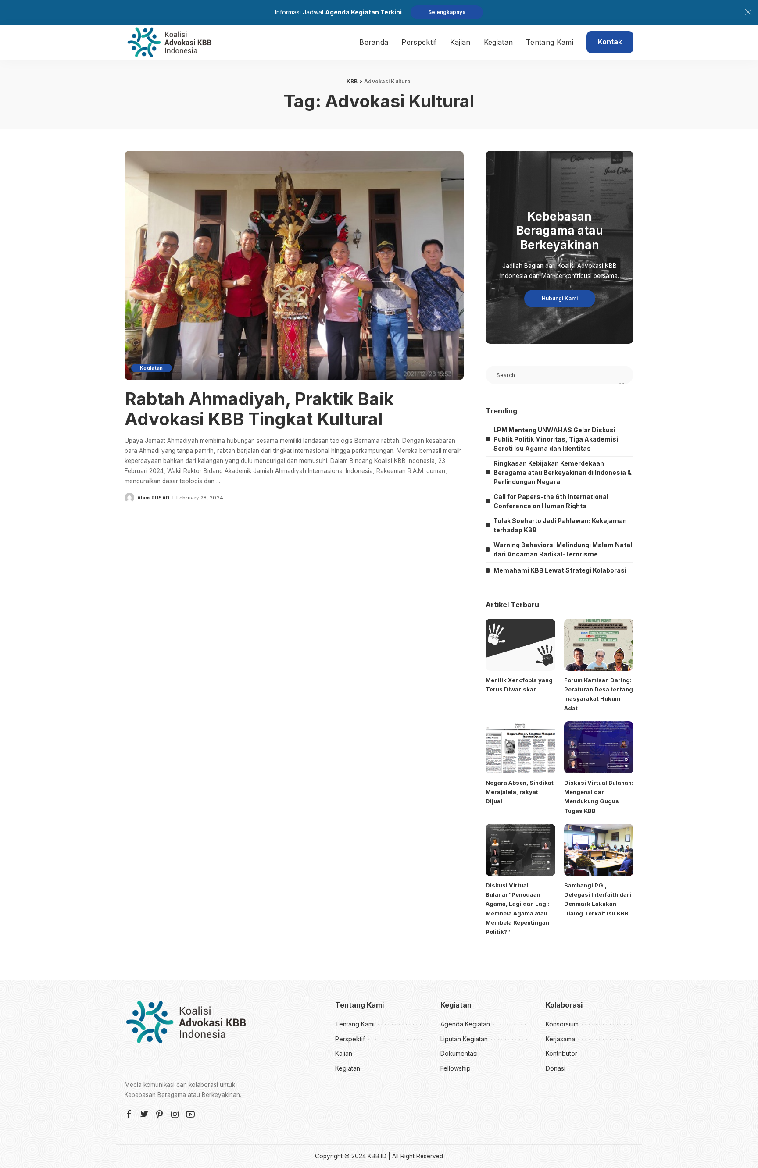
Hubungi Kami (560, 298)
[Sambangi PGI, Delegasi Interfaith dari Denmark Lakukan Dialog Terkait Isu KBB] (598, 850)
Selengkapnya (446, 12)
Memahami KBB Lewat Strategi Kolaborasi (559, 570)
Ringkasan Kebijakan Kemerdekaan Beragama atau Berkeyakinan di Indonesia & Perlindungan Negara (562, 472)
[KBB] (169, 42)
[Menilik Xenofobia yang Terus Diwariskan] (520, 645)
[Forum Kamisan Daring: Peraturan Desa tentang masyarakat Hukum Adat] (598, 645)
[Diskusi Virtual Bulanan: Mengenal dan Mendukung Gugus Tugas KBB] (598, 747)
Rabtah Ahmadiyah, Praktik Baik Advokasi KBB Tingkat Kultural (259, 409)
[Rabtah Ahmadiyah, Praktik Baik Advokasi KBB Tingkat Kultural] (294, 265)
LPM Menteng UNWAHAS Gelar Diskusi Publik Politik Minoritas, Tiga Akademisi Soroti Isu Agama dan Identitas (555, 439)
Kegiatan (151, 368)
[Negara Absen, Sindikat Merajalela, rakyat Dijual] (520, 747)
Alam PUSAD (153, 497)
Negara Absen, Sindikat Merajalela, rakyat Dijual (520, 792)
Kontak (610, 41)
